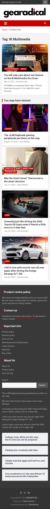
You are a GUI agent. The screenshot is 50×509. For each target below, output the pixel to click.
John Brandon (22, 82)
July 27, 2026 (9, 185)
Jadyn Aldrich (22, 185)
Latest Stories (8, 346)
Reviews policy (8, 335)
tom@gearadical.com (25, 319)
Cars (7, 215)
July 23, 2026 (9, 277)
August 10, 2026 (11, 142)
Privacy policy (8, 332)
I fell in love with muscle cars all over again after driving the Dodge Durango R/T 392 (24, 270)
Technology (10, 172)
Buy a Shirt (6, 353)
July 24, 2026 (9, 231)
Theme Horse (29, 501)
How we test (7, 339)
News (17, 169)
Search (5, 380)
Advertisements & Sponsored (15, 342)
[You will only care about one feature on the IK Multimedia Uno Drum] (25, 58)
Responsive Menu (45, 2)
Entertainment (12, 69)
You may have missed (17, 100)
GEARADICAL (31, 498)
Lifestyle (9, 169)
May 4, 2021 (9, 82)
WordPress (34, 504)
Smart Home (27, 169)
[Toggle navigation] (5, 23)
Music (23, 69)
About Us (6, 366)
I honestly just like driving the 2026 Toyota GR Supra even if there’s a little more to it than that (25, 224)
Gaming (8, 129)
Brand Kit (6, 349)
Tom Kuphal (24, 142)
